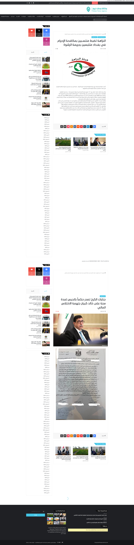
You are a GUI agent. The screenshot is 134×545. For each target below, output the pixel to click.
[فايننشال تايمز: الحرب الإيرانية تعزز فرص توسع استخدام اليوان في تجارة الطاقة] (57, 519)
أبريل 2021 (47, 215)
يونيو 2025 (46, 143)
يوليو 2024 (46, 167)
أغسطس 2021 (46, 206)
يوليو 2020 (46, 234)
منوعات (24, 16)
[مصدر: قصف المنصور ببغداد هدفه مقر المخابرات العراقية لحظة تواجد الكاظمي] (46, 59)
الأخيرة (32, 52)
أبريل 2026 (47, 122)
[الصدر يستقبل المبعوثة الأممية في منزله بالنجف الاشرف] (46, 85)
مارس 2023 (46, 193)
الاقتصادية (48, 16)
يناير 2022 (47, 197)
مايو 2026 (47, 119)
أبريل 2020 (47, 241)
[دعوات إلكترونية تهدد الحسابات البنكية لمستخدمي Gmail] (50, 519)
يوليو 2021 (47, 208)
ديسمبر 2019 (46, 249)
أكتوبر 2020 (46, 228)
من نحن (12, 16)
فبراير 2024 (46, 178)
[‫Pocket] (68, 126)
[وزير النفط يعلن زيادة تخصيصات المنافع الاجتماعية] (46, 98)
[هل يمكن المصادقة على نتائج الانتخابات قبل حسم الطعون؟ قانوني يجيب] (46, 78)
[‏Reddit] (78, 126)
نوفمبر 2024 (46, 158)
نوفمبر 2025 (46, 132)
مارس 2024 (46, 176)
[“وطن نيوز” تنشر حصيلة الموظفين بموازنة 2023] (46, 104)
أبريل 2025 (47, 148)
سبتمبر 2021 (46, 204)
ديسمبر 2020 (46, 223)
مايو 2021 (47, 212)
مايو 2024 (47, 171)
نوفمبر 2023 (46, 184)
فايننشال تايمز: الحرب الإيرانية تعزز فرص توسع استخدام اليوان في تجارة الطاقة (74, 2)
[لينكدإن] (88, 126)
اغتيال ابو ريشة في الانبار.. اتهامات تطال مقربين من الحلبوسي (36, 91)
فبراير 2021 (47, 219)
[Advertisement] (53, 9)
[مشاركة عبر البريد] (65, 126)
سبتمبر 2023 (46, 189)
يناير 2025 (47, 154)
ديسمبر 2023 (46, 182)
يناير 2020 (47, 247)
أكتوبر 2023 (46, 186)
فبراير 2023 (46, 195)
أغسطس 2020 (46, 232)
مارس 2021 (47, 217)
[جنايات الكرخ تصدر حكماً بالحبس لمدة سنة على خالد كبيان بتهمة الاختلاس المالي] (98, 141)
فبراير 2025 (46, 152)
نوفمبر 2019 (46, 251)
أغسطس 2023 (46, 191)
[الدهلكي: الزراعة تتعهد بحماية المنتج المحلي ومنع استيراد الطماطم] (63, 522)
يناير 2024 (47, 180)
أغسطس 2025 (46, 139)
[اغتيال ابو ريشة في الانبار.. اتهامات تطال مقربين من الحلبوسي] (46, 91)
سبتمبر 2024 (46, 163)
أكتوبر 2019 (46, 253)
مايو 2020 (47, 238)
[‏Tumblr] (84, 126)
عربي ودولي (56, 16)
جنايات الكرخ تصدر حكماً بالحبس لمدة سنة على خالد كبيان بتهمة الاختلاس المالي (98, 149)
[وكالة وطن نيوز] (96, 9)
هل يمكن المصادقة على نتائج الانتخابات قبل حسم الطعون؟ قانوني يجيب (35, 78)
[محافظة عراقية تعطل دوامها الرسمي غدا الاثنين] (46, 72)
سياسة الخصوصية (5, 16)
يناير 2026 (47, 128)
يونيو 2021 (46, 210)
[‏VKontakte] (74, 126)
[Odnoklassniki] (71, 126)
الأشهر (45, 52)
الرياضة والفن (40, 16)
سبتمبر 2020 (46, 230)
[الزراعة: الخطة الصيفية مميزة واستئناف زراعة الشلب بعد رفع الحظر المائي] (63, 141)
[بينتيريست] (81, 126)
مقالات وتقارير (32, 16)
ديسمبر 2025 (46, 130)
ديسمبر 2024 (46, 156)
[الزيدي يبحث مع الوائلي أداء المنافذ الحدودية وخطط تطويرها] (80, 141)
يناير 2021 (47, 221)
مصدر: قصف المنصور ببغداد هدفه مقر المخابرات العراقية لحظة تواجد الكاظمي (35, 59)
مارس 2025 (46, 150)
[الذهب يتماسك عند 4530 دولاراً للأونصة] (50, 522)
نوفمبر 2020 (46, 225)
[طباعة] (61, 126)
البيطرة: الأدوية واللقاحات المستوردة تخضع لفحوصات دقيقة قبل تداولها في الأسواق (88, 16)
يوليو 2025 (46, 141)
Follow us (105, 526)
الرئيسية (103, 34)
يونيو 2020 (46, 236)
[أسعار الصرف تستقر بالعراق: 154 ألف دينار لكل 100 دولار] (57, 522)
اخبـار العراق (64, 16)
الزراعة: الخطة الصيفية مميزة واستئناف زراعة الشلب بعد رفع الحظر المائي (63, 149)
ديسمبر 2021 (46, 199)
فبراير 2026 (46, 126)
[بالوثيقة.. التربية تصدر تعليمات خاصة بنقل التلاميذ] (46, 66)
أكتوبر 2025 (46, 135)
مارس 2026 (46, 124)
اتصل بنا (18, 16)
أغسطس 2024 (46, 165)
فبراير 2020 (46, 245)
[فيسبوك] (94, 126)
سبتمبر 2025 (46, 137)
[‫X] (91, 126)
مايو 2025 (47, 145)
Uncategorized (97, 34)
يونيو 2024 (46, 169)
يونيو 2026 (46, 117)
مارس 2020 (46, 243)
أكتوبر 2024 (46, 161)
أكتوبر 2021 (46, 202)
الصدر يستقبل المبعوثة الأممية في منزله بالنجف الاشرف (35, 85)
